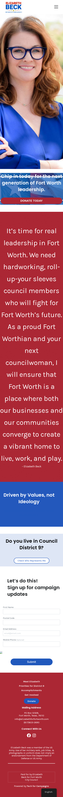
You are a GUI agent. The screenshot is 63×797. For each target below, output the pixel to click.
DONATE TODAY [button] (31, 200)
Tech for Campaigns (38, 786)
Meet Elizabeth (31, 681)
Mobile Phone (13, 640)
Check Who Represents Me (32, 560)
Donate (31, 701)
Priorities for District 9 (31, 686)
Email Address (9, 629)
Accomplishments (31, 690)
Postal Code (8, 618)
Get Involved (32, 694)
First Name (8, 607)
